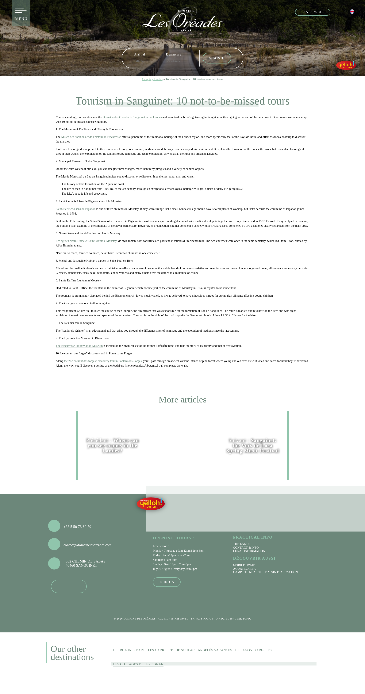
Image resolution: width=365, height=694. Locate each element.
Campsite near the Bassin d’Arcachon (265, 572)
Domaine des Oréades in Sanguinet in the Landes (132, 117)
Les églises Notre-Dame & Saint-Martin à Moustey (86, 240)
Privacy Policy (202, 618)
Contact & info (246, 547)
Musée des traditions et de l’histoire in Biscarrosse (91, 137)
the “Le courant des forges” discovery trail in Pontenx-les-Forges (103, 361)
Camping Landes (152, 79)
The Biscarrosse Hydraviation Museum (79, 345)
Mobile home (244, 565)
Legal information (249, 551)
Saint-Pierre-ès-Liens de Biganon (75, 209)
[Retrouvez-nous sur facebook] (336, 11)
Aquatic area (244, 568)
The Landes (242, 544)
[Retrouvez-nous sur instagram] (345, 11)
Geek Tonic (243, 618)
